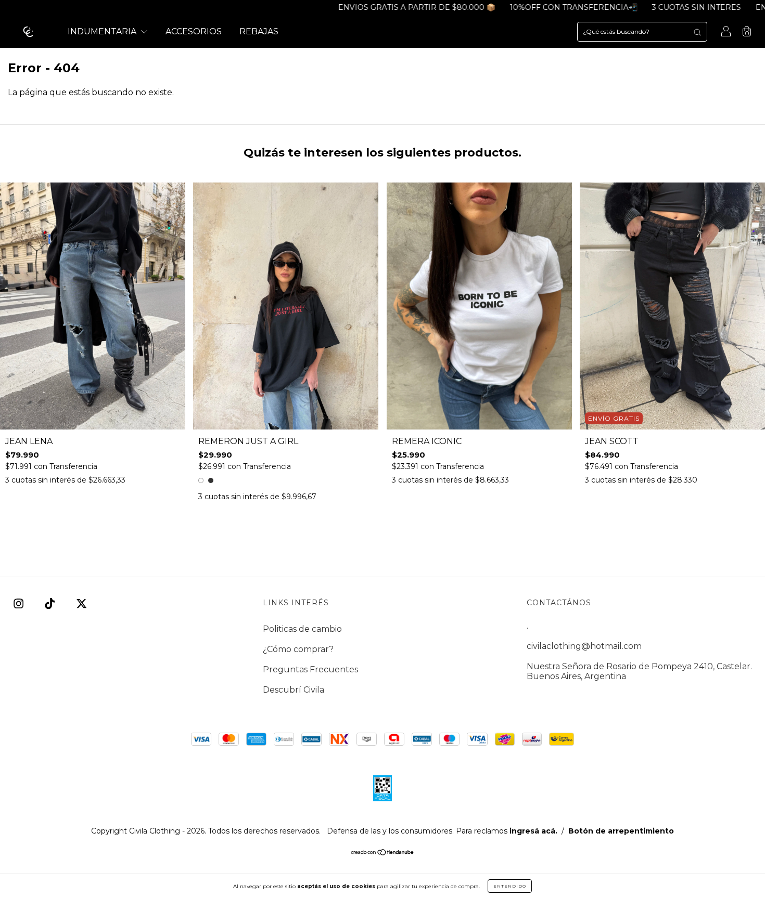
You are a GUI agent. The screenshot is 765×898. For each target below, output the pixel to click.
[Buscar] (697, 31)
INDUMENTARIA (103, 31)
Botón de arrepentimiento (621, 831)
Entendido (509, 886)
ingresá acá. (533, 831)
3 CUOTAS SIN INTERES (657, 7)
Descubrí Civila (293, 690)
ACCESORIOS (193, 31)
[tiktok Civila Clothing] (50, 603)
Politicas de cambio (302, 629)
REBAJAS (258, 31)
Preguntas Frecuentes (310, 669)
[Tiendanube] (382, 853)
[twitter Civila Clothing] (81, 603)
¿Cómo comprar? (298, 649)
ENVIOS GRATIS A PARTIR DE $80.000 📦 (377, 7)
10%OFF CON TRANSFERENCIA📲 (535, 7)
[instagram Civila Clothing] (19, 603)
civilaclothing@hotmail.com (584, 646)
